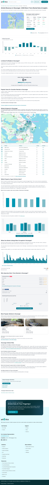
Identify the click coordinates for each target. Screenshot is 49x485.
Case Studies (4, 472)
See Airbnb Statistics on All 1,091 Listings (8, 339)
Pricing (27, 427)
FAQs (27, 429)
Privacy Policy (3, 483)
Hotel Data (4, 456)
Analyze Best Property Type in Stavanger (24, 235)
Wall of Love (4, 474)
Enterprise (4, 458)
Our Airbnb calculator (17, 362)
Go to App (4, 427)
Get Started (44, 1)
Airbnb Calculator (5, 385)
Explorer (3, 446)
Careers (27, 450)
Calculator (37, 1)
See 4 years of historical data (7, 265)
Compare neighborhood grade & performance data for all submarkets (13, 105)
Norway (17, 5)
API (2, 452)
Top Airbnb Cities (4, 5)
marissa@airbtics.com (5, 435)
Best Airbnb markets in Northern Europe (7, 392)
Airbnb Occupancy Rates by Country (8, 470)
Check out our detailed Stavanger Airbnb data (13, 348)
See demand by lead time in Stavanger (24, 308)
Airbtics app (22, 215)
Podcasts (4, 476)
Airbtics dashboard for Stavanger (21, 176)
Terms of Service (10, 483)
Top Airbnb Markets (5, 464)
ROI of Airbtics (28, 448)
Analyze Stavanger (30, 28)
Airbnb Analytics (5, 448)
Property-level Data (5, 454)
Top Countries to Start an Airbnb (8, 463)
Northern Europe (12, 5)
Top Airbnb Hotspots (6, 468)
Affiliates (27, 452)
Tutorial (3, 429)
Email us (27, 431)
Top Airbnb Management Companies (9, 466)
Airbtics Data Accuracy (30, 446)
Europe (8, 5)
